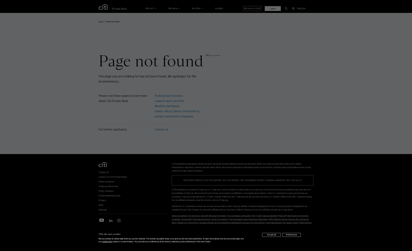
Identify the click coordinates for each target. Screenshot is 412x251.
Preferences (291, 235)
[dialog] (206, 238)
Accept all (271, 235)
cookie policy (107, 242)
